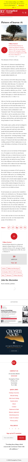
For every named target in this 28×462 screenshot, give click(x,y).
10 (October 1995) (6, 272)
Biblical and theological (13, 268)
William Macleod (13, 44)
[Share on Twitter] (9, 227)
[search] (23, 12)
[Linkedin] (18, 428)
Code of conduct (14, 417)
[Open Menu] (25, 12)
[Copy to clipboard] (25, 227)
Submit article (14, 401)
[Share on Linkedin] (17, 227)
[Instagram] (15, 428)
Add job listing (14, 395)
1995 (14, 272)
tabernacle (8, 275)
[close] (26, 4)
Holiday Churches (14, 392)
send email (14, 375)
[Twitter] (12, 428)
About (14, 404)
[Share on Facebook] (13, 227)
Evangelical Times (16, 460)
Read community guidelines (8, 283)
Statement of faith (14, 409)
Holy (3, 275)
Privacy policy (14, 420)
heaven (19, 272)
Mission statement (14, 412)
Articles (4, 268)
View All (13, 263)
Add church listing (14, 398)
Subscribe (21, 438)
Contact (14, 406)
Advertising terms (14, 415)
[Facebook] (9, 428)
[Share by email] (21, 227)
